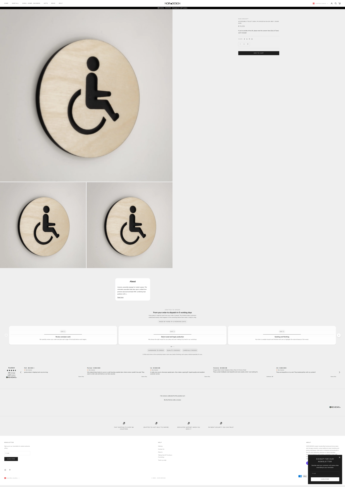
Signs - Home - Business (31, 3)
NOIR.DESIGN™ (243, 18)
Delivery (160, 446)
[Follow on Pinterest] (10, 470)
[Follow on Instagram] (5, 470)
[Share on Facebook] (244, 39)
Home (6, 3)
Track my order (162, 460)
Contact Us (161, 449)
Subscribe (325, 479)
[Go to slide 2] (172, 346)
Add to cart (259, 53)
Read (53, 3)
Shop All (15, 3)
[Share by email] (252, 39)
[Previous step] (6, 335)
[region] (180, 372)
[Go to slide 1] (171, 346)
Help (61, 3)
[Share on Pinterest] (249, 39)
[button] (21, 372)
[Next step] (339, 335)
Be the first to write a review (172, 400)
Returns (160, 452)
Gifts (46, 3)
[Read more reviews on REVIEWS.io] (11, 377)
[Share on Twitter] (247, 39)
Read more (120, 297)
